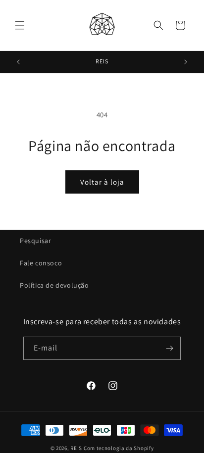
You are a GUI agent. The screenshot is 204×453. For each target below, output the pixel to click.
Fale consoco (41, 262)
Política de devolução (54, 285)
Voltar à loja (102, 182)
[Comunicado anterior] (18, 62)
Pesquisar (35, 240)
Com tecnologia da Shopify (119, 448)
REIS (76, 448)
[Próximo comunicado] (186, 62)
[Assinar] (169, 348)
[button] (20, 25)
